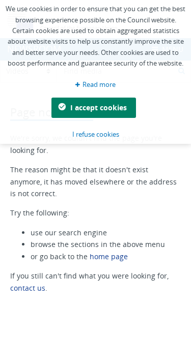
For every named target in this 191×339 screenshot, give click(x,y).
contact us (27, 288)
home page (109, 256)
